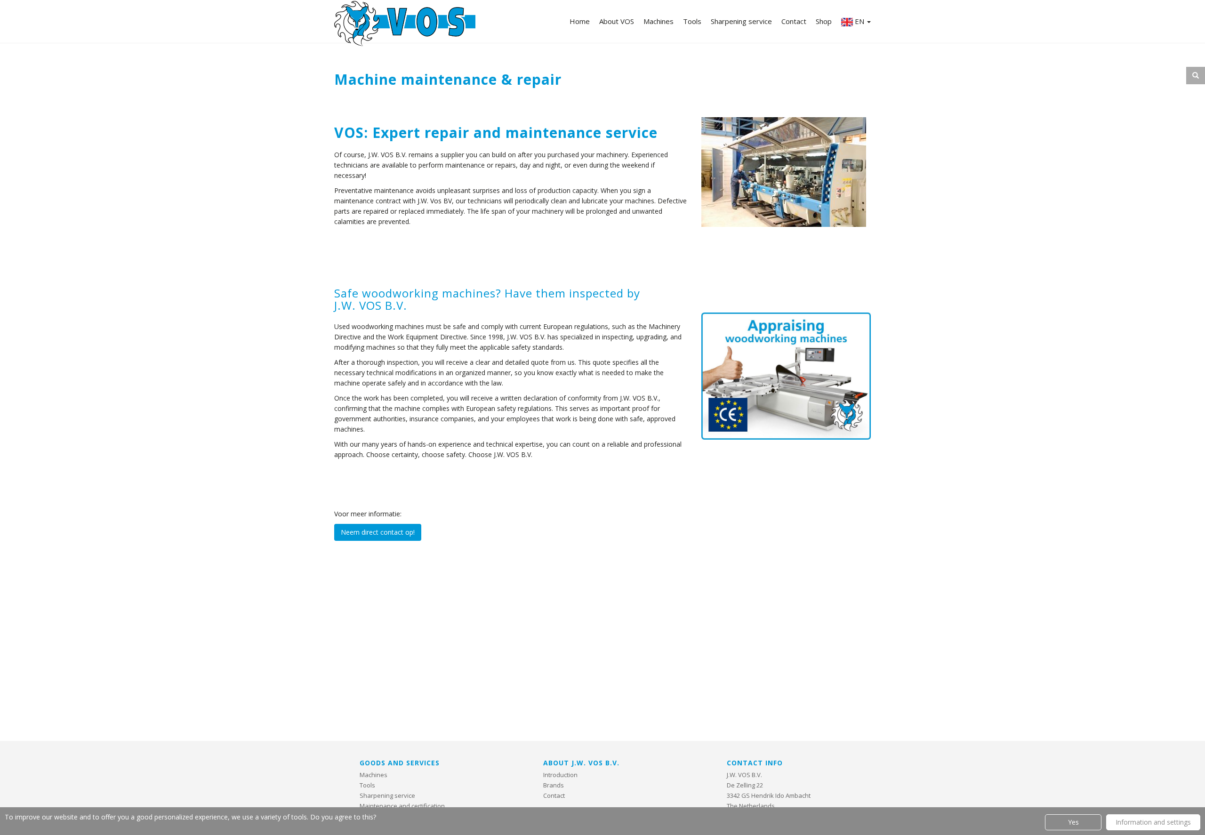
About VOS (616, 21)
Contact (793, 21)
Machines (658, 21)
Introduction (560, 775)
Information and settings (1153, 822)
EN (859, 21)
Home (580, 21)
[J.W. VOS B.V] (404, 24)
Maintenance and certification (402, 806)
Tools (692, 21)
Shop (824, 21)
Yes (1073, 822)
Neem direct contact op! (378, 532)
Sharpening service (741, 21)
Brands (553, 785)
